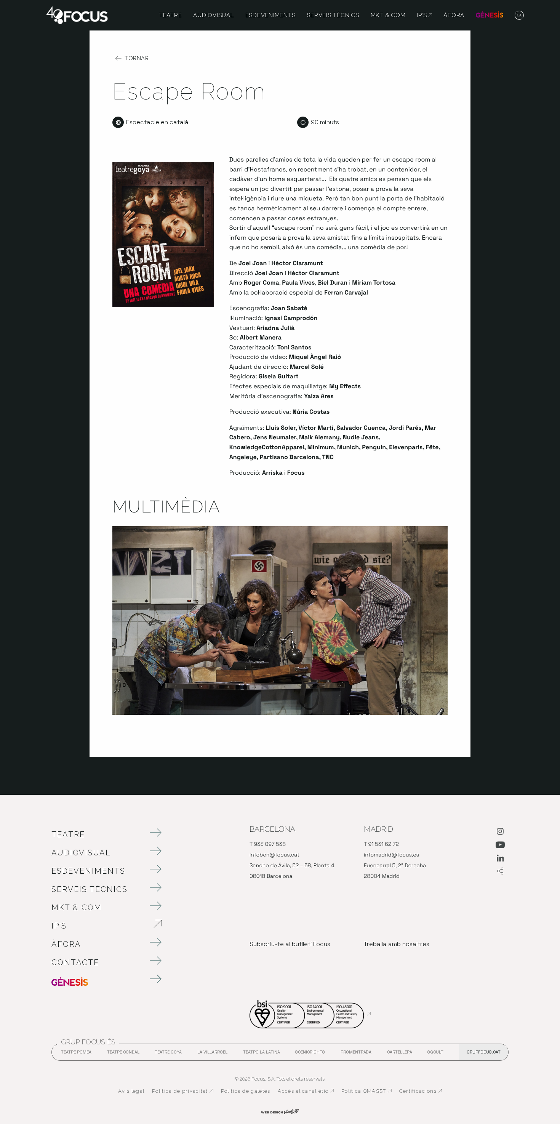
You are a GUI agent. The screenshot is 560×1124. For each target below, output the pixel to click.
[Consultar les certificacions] (310, 1013)
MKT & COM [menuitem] (388, 15)
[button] (519, 15)
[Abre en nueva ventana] (500, 833)
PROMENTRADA (356, 1054)
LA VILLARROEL (212, 1054)
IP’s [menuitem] (424, 15)
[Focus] (77, 15)
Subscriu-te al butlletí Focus (290, 944)
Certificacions (420, 1091)
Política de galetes (245, 1091)
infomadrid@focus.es (391, 855)
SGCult (435, 1052)
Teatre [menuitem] (170, 15)
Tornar (137, 58)
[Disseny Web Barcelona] (280, 1110)
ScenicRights (310, 1054)
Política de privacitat (182, 1091)
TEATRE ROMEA (76, 1054)
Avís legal (131, 1091)
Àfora (66, 944)
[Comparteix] (500, 872)
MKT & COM (76, 907)
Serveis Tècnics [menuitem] (333, 15)
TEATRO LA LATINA (261, 1054)
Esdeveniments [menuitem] (270, 15)
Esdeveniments (88, 871)
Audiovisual (81, 852)
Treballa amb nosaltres (396, 944)
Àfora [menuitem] (453, 15)
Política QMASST (366, 1091)
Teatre (68, 834)
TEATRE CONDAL (123, 1054)
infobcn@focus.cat (274, 855)
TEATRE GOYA (168, 1054)
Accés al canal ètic (306, 1091)
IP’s (99, 925)
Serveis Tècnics (89, 889)
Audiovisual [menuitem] (213, 15)
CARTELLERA (399, 1054)
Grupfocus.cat (484, 1052)
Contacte (75, 962)
